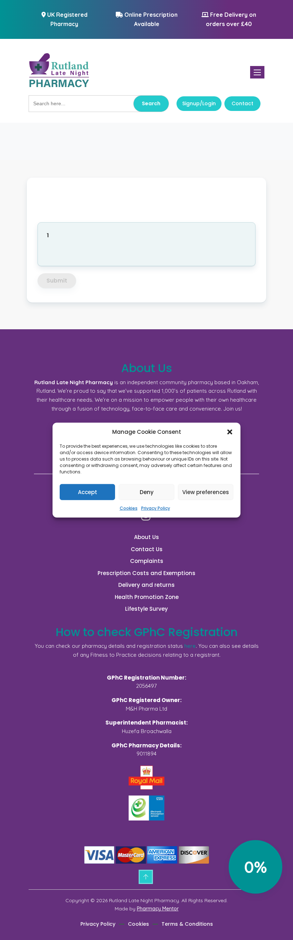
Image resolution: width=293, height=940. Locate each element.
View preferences (205, 492)
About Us (146, 537)
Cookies (129, 508)
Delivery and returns (146, 585)
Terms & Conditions (187, 924)
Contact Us (147, 549)
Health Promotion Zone (147, 597)
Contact (242, 103)
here (190, 645)
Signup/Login (199, 103)
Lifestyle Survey (146, 609)
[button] (229, 432)
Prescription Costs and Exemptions (146, 573)
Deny (147, 492)
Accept (87, 492)
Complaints (146, 561)
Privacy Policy (155, 508)
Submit (56, 280)
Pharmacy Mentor (158, 908)
